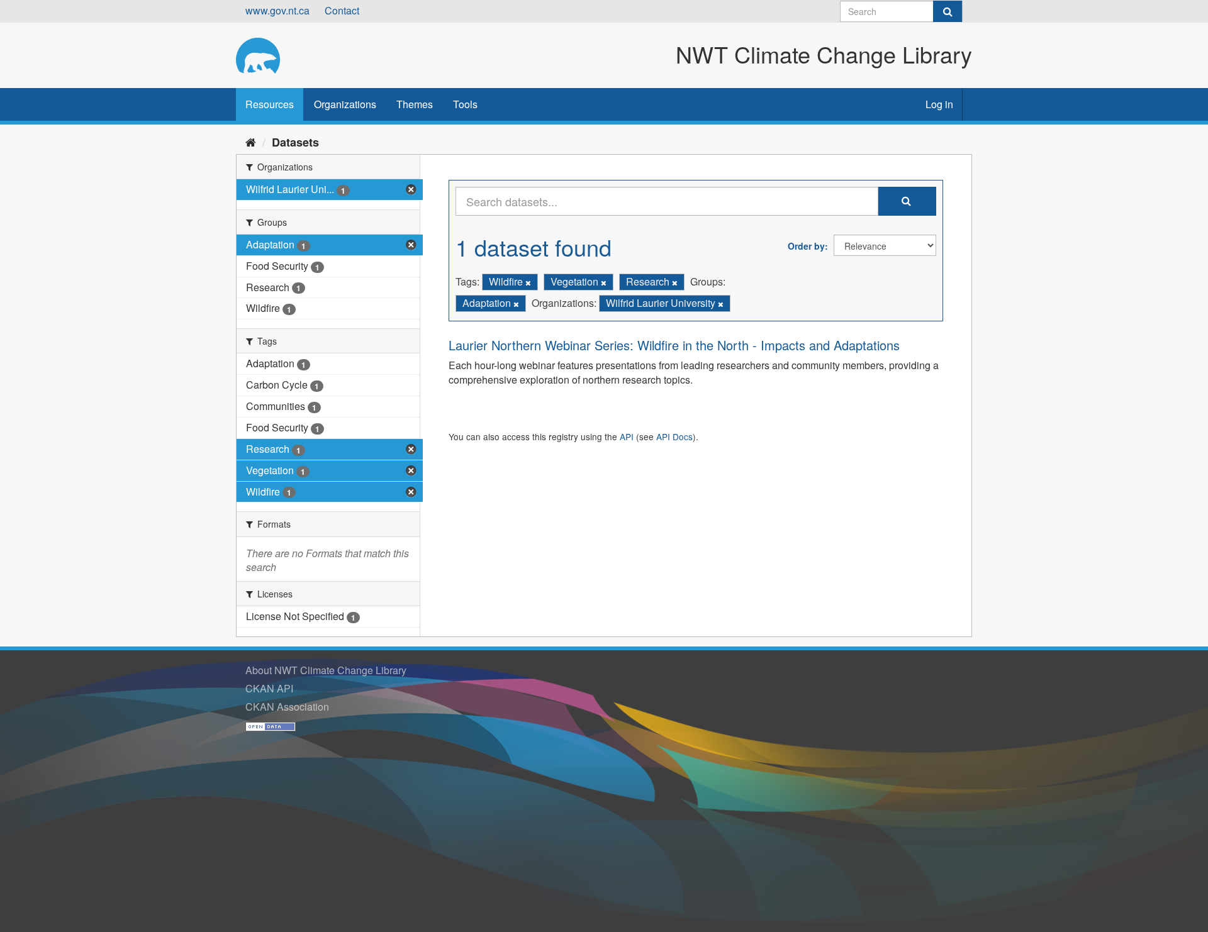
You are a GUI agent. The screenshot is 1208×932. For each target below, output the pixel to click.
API (627, 436)
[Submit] (947, 11)
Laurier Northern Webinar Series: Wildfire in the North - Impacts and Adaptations (674, 345)
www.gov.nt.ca (277, 10)
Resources (269, 104)
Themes (414, 104)
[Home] (250, 141)
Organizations (345, 104)
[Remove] (528, 282)
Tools (465, 104)
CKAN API (269, 688)
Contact (342, 10)
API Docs (674, 436)
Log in (939, 104)
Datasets (295, 142)
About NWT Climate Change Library (325, 670)
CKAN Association (287, 706)
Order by (806, 246)
